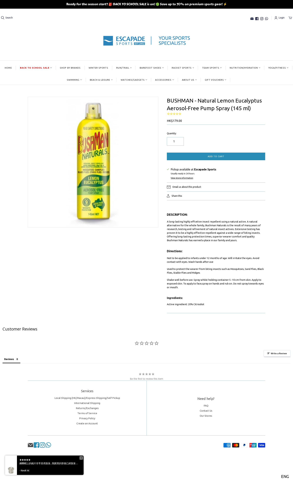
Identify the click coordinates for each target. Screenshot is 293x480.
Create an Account (87, 423)
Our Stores (206, 415)
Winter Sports (98, 68)
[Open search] (2, 18)
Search (9, 17)
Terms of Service (87, 413)
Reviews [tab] (9, 359)
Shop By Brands (70, 68)
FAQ (206, 405)
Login (282, 17)
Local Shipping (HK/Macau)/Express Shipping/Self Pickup (87, 397)
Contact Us (206, 410)
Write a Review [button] (279, 353)
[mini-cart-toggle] (290, 18)
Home (8, 68)
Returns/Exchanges (87, 408)
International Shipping (87, 403)
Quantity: (172, 133)
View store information (182, 178)
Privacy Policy (87, 418)
